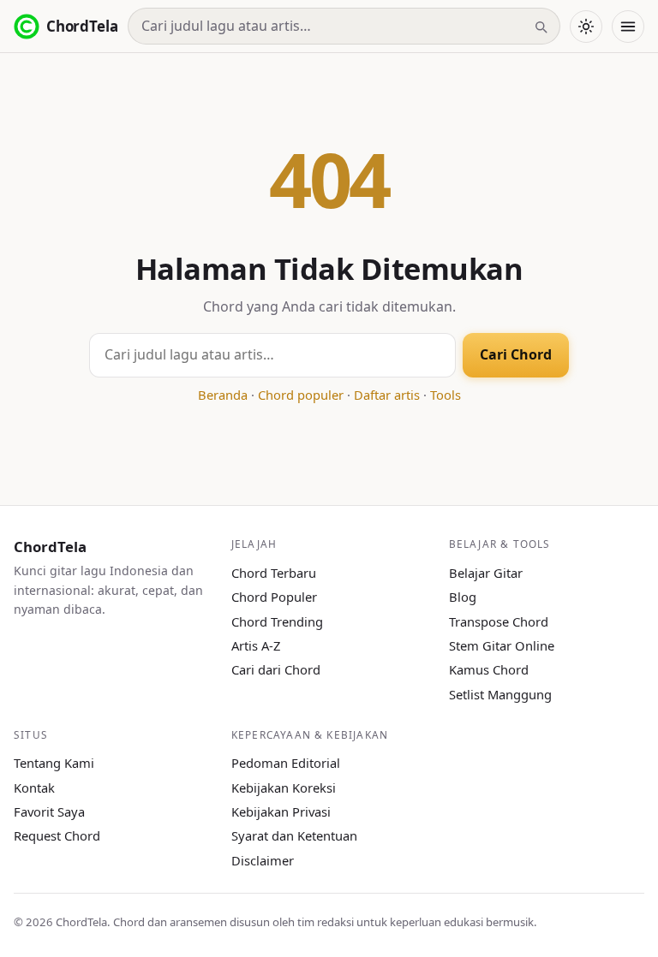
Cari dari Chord (275, 669)
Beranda (223, 394)
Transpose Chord (498, 621)
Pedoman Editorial (285, 762)
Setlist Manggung (500, 694)
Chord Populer (274, 596)
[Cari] (540, 27)
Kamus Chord (489, 669)
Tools (445, 394)
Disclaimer (262, 860)
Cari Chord (516, 354)
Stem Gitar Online (501, 645)
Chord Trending (277, 621)
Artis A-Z (255, 645)
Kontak (34, 787)
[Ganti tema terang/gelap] (586, 26)
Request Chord (57, 835)
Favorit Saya (49, 811)
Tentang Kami (54, 762)
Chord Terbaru (273, 572)
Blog (462, 596)
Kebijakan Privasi (281, 811)
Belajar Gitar (486, 572)
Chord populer (301, 394)
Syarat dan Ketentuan (294, 835)
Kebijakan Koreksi (283, 787)
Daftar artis (387, 394)
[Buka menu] (628, 26)
